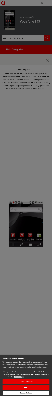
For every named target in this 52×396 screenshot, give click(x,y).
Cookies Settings (26, 393)
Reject (26, 387)
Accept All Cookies (25, 382)
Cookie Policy (18, 377)
